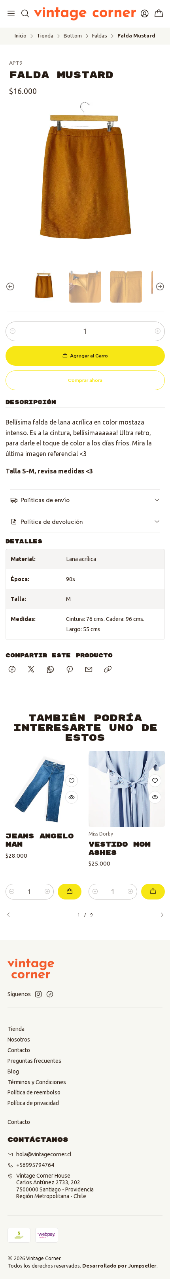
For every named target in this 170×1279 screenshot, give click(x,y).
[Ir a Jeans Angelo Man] (44, 789)
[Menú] (11, 14)
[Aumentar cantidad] (157, 331)
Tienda (45, 36)
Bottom (73, 36)
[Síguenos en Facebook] (50, 994)
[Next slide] (159, 286)
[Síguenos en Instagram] (38, 994)
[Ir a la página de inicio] (85, 14)
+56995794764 (35, 1165)
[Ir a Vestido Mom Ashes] (127, 789)
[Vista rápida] (71, 797)
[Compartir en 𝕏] (31, 670)
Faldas (99, 36)
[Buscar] (25, 14)
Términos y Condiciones (37, 1082)
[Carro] (159, 14)
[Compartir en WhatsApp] (50, 670)
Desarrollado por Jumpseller (119, 1265)
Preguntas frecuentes (34, 1061)
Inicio (20, 36)
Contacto (19, 1050)
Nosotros (19, 1039)
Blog (13, 1071)
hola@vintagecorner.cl (44, 1154)
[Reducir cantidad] (12, 331)
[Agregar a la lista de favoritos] (71, 780)
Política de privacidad (33, 1103)
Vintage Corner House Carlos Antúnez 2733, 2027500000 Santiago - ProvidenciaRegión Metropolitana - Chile (55, 1186)
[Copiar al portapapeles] (107, 670)
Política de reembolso (34, 1092)
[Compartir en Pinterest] (69, 670)
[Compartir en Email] (88, 670)
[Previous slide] (11, 286)
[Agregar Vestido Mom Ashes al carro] (153, 891)
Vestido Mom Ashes (120, 848)
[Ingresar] (144, 14)
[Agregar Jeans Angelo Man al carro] (69, 891)
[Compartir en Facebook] (12, 670)
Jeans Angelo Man (40, 840)
